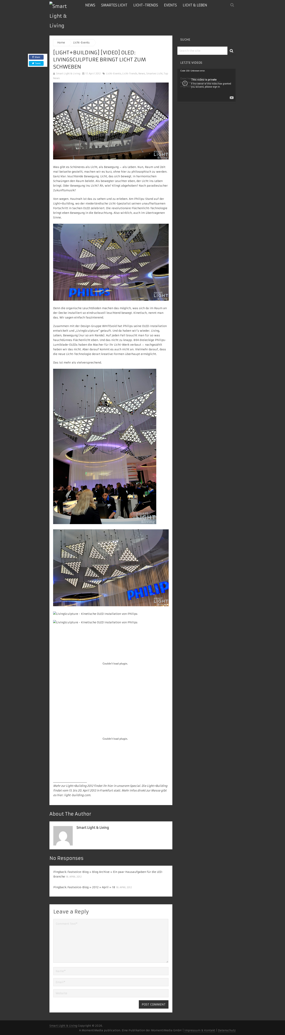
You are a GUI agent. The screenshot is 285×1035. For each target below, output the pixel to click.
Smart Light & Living (68, 73)
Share (37, 57)
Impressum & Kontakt (199, 1030)
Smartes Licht (114, 5)
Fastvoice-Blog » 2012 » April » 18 (91, 887)
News (90, 5)
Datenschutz (227, 1030)
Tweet (37, 63)
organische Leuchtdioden (83, 308)
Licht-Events (113, 73)
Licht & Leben (195, 5)
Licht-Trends (145, 5)
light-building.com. (77, 795)
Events (170, 5)
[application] (206, 85)
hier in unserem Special (123, 786)
